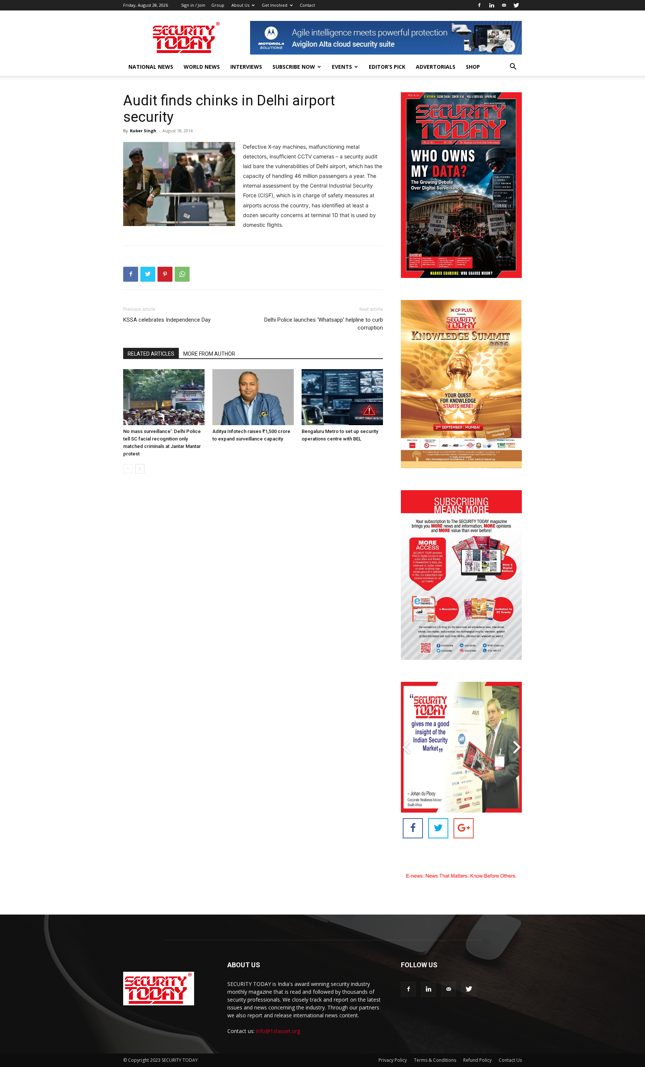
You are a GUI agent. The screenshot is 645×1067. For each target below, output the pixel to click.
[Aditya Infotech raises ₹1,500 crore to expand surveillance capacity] (253, 397)
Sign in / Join (193, 5)
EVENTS (342, 66)
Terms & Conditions (435, 1060)
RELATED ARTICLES (151, 354)
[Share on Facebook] (413, 828)
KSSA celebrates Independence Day (167, 319)
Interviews (246, 66)
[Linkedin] (491, 5)
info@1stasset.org (278, 1030)
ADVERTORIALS (435, 66)
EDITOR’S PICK (387, 66)
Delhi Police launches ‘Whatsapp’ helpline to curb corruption (323, 323)
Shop (473, 66)
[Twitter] (516, 5)
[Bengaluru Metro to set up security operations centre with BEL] (342, 397)
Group (217, 5)
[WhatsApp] (182, 274)
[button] (513, 67)
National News (150, 66)
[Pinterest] (165, 274)
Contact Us (510, 1060)
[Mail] (504, 5)
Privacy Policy (392, 1060)
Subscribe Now (293, 66)
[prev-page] (128, 468)
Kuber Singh (143, 130)
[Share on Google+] (464, 828)
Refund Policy (477, 1060)
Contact (307, 5)
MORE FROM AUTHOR (209, 354)
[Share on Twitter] (438, 828)
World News (202, 66)
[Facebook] (479, 5)
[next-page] (139, 468)
